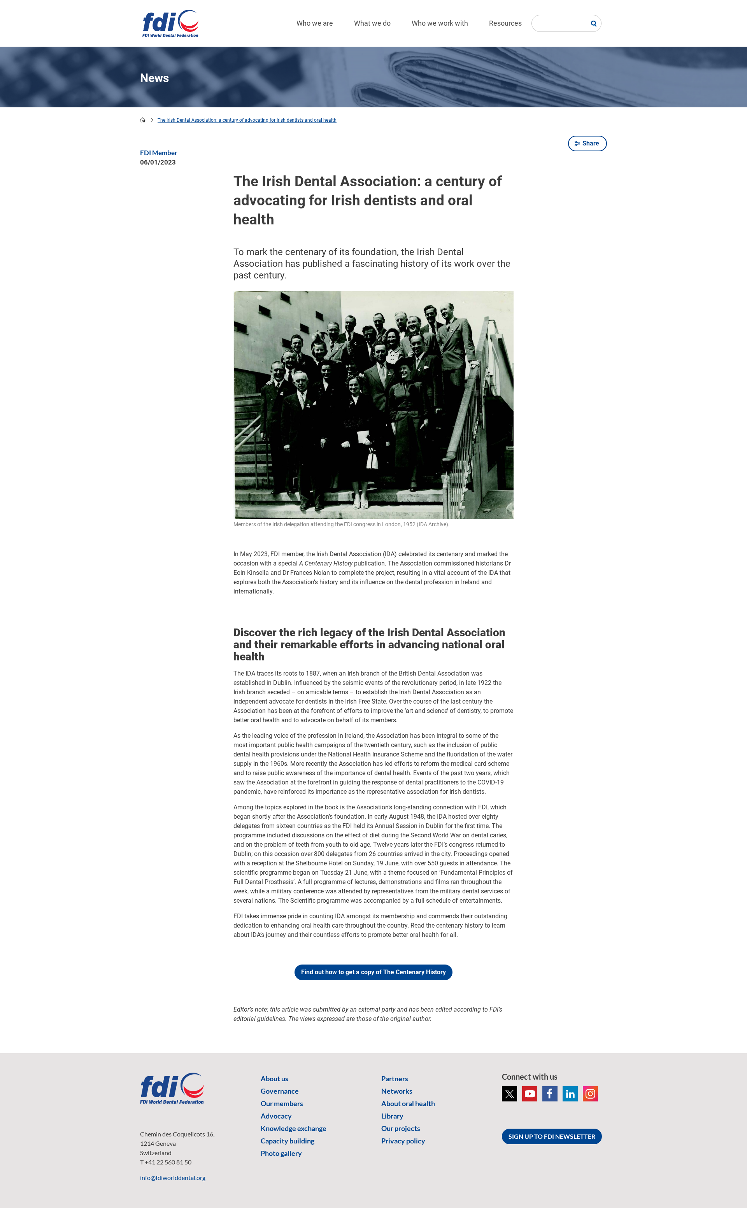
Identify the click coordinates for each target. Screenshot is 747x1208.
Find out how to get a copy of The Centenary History (373, 972)
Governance (280, 1091)
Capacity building (287, 1140)
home (143, 120)
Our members (282, 1103)
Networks (396, 1091)
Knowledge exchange (293, 1128)
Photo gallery (281, 1153)
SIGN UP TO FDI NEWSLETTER (552, 1136)
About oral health (408, 1103)
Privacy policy (403, 1140)
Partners (394, 1078)
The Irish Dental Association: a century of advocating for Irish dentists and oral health (247, 120)
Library (392, 1116)
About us (274, 1078)
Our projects (400, 1128)
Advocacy (276, 1116)
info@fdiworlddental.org (172, 1177)
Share (590, 143)
